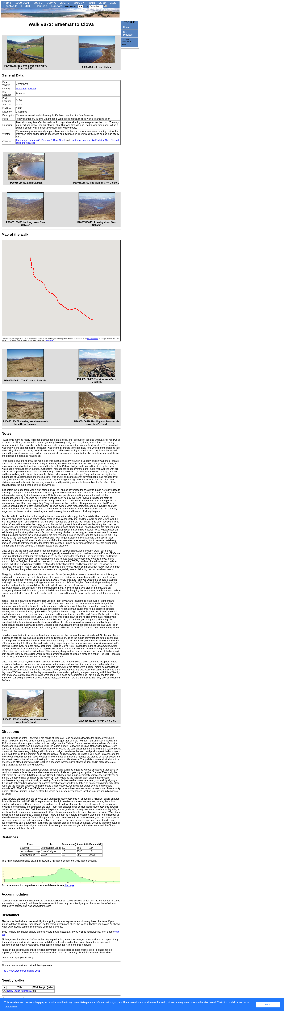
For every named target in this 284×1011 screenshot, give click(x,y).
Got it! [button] (267, 1005)
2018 (91, 2)
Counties (41, 6)
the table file (49, 340)
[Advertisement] (130, 94)
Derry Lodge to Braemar (19, 991)
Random (56, 6)
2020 (113, 2)
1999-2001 (22, 2)
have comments (92, 339)
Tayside (32, 88)
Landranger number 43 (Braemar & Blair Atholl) (40, 140)
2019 (102, 2)
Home (7, 2)
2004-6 (51, 2)
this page (69, 885)
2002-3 (38, 2)
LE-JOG (25, 6)
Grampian (21, 88)
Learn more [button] (11, 1006)
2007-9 (64, 2)
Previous (128, 35)
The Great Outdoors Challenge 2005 (21, 970)
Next (125, 32)
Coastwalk (10, 6)
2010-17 (78, 2)
